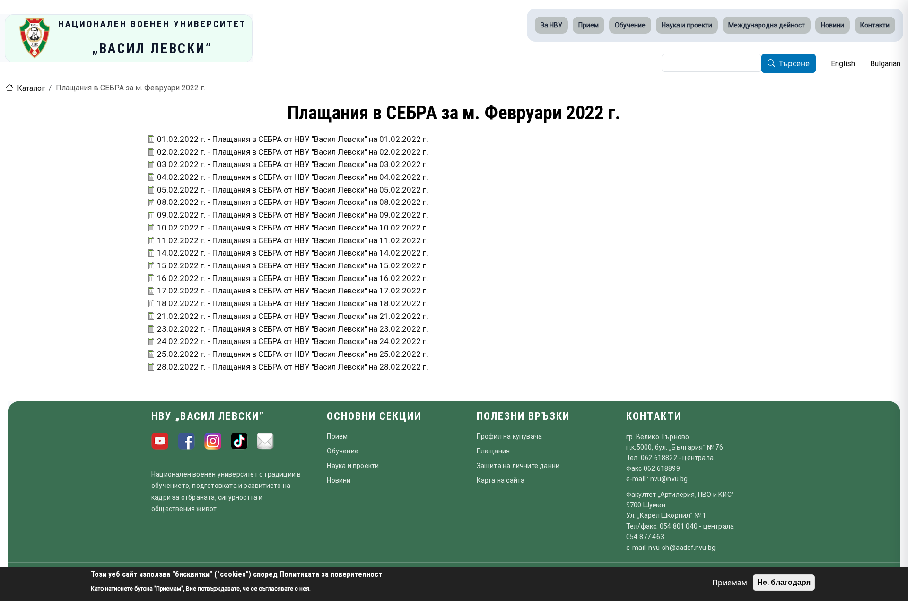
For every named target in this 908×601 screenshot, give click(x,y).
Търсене (794, 64)
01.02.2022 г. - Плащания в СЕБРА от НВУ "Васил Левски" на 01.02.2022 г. (292, 139)
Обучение (630, 25)
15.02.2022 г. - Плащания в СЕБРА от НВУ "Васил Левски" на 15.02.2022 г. (292, 265)
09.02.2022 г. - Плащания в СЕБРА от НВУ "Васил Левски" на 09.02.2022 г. (292, 215)
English (843, 63)
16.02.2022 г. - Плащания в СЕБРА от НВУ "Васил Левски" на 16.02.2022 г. (292, 278)
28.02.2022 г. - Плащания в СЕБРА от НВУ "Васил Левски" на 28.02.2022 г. (292, 366)
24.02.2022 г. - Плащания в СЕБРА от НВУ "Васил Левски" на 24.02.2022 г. (292, 341)
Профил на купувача (509, 436)
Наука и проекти (687, 25)
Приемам (729, 582)
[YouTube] (159, 441)
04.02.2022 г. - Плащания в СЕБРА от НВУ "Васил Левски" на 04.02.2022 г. (292, 177)
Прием (588, 25)
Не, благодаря (784, 582)
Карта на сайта (501, 480)
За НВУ (551, 25)
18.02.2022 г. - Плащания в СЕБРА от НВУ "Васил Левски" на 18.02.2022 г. (292, 303)
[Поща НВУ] (265, 441)
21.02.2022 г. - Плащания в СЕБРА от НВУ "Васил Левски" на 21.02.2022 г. (292, 316)
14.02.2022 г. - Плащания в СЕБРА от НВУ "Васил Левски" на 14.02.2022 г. (292, 252)
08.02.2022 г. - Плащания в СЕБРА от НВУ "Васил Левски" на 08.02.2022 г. (292, 202)
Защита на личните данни (518, 465)
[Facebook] (186, 441)
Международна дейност (766, 25)
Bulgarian (885, 63)
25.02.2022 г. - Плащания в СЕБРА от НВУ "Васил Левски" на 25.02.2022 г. (292, 354)
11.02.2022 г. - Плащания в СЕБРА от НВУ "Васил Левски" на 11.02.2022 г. (292, 240)
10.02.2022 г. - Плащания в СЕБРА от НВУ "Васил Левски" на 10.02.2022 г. (292, 227)
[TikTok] (239, 441)
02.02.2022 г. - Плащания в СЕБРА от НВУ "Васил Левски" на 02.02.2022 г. (292, 152)
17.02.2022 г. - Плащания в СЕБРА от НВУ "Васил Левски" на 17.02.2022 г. (292, 290)
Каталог (31, 88)
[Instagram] (212, 441)
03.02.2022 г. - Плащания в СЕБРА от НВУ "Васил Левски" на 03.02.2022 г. (292, 164)
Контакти (875, 25)
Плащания (493, 451)
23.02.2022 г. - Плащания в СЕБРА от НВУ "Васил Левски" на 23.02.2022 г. (292, 329)
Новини (832, 25)
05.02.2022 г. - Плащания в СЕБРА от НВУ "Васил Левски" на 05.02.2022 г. (292, 189)
